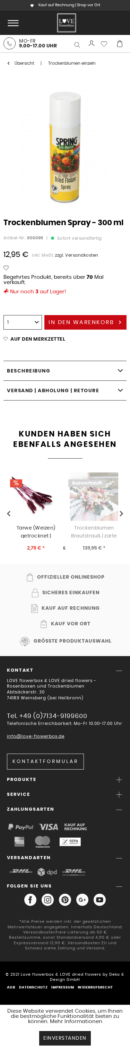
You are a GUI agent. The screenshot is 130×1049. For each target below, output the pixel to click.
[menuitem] (11, 23)
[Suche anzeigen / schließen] (78, 45)
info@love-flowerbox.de (35, 736)
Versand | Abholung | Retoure (53, 390)
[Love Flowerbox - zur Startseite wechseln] (66, 23)
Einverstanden (65, 1038)
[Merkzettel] (106, 43)
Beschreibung (28, 371)
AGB (11, 987)
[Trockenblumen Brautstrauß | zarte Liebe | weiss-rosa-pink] (94, 496)
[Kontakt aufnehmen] (9, 43)
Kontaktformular (45, 761)
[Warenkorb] (120, 43)
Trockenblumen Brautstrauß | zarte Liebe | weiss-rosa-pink (94, 532)
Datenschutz (33, 987)
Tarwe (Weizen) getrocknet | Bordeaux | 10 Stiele (36, 532)
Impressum (62, 987)
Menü (11, 23)
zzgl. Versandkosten (76, 255)
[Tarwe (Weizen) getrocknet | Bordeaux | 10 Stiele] (36, 496)
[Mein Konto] (92, 43)
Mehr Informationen (76, 1021)
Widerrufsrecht (95, 987)
